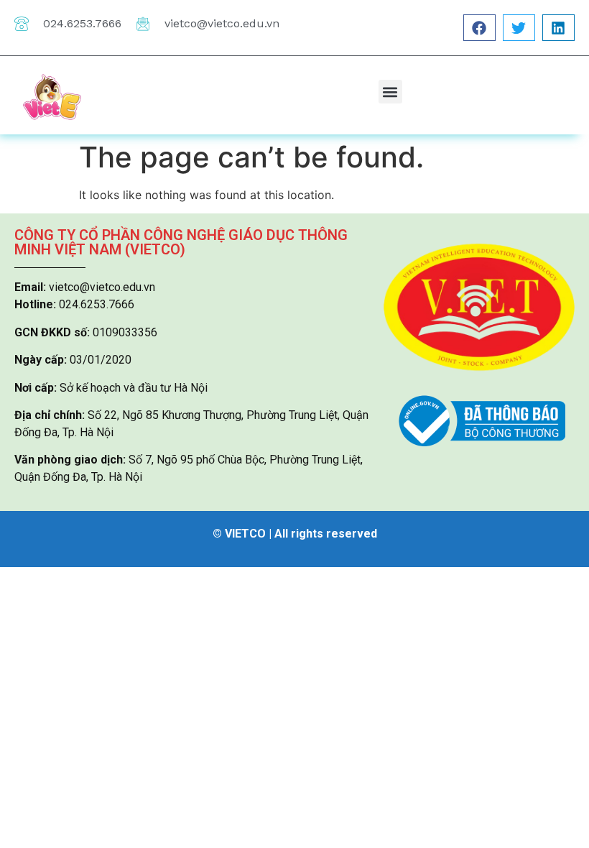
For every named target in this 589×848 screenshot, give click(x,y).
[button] (479, 27)
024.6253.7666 (82, 23)
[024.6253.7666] (21, 24)
